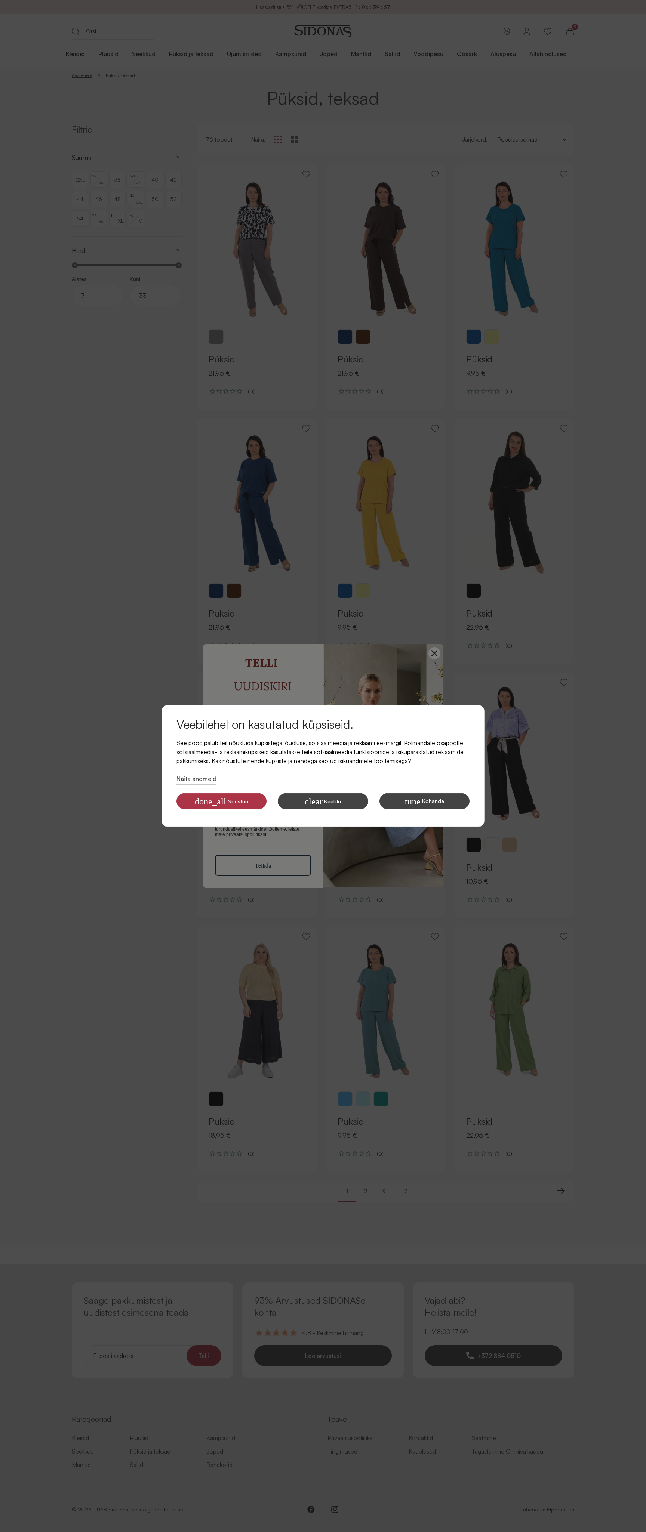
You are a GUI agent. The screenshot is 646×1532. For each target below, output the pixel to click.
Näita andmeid (196, 778)
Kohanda (424, 801)
